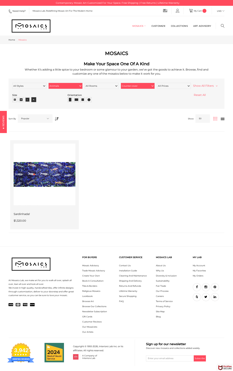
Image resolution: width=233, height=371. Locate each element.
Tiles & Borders (89, 286)
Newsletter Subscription (94, 311)
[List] (222, 119)
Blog (158, 316)
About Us (161, 265)
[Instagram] (206, 287)
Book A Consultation (93, 281)
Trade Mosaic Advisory (93, 270)
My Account (199, 265)
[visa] (11, 305)
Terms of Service (164, 301)
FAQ (121, 301)
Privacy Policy (163, 306)
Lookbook (87, 296)
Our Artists (87, 332)
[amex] (25, 305)
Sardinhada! (22, 214)
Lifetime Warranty (128, 291)
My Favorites (199, 270)
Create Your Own (91, 275)
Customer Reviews (92, 321)
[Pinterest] (215, 287)
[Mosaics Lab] (32, 26)
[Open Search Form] (220, 26)
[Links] (178, 10)
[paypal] (32, 305)
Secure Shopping (127, 296)
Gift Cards (87, 316)
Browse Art (88, 301)
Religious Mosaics (91, 291)
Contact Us (125, 265)
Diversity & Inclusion (166, 275)
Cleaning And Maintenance (133, 275)
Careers (160, 296)
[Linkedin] (215, 297)
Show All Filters (204, 85)
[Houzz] (197, 297)
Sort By (12, 118)
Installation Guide (128, 270)
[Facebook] (197, 287)
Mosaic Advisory (90, 265)
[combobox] (35, 118)
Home (12, 39)
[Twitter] (206, 297)
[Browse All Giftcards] (165, 10)
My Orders (198, 275)
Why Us (160, 270)
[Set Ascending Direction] (56, 117)
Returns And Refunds (130, 286)
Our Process (162, 291)
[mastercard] (18, 305)
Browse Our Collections (94, 306)
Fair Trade (161, 286)
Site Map (160, 311)
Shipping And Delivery (130, 281)
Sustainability (163, 281)
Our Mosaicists (89, 327)
